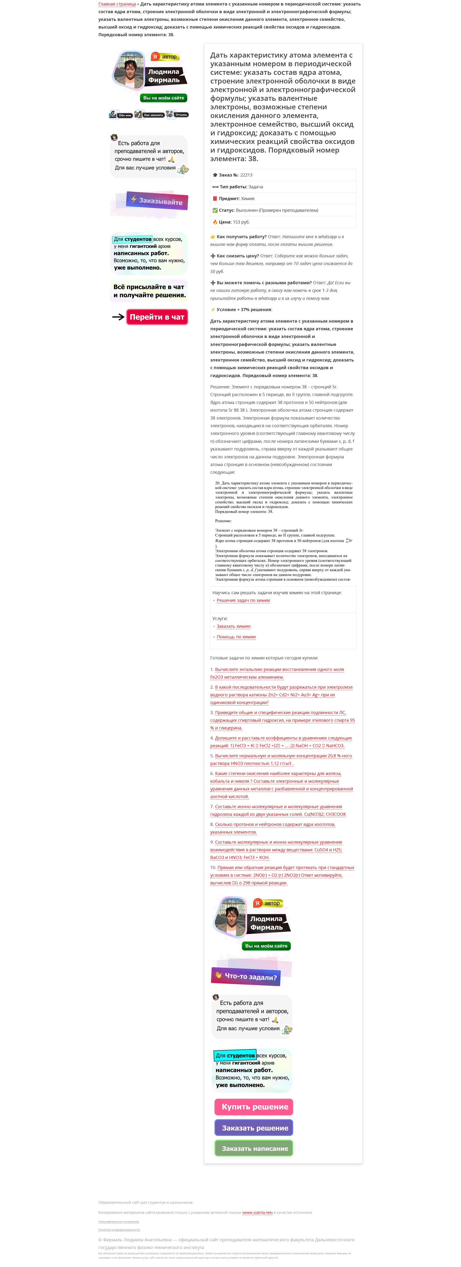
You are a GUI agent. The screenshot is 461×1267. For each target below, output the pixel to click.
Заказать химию (234, 626)
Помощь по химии (236, 636)
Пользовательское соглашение (118, 1221)
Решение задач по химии (243, 600)
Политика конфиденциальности (119, 1229)
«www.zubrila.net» (257, 1212)
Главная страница (117, 4)
